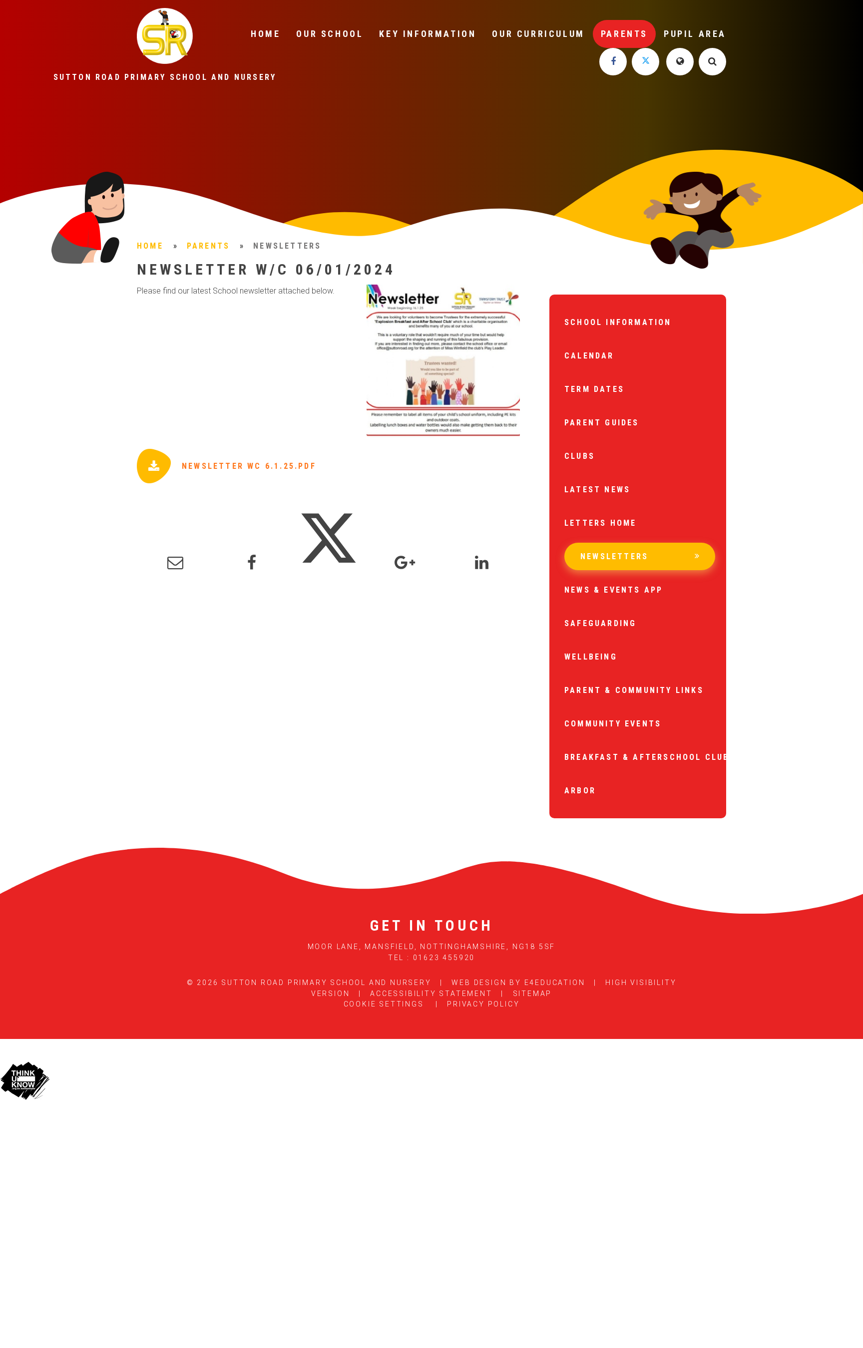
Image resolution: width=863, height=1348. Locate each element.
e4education (554, 983)
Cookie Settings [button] (384, 1004)
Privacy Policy (483, 1004)
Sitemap (532, 994)
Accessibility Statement (431, 994)
